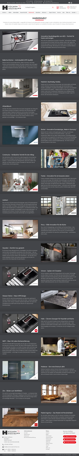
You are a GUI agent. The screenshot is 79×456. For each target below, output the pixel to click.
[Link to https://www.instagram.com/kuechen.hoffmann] (71, 3)
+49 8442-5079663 (37, 2)
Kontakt (26, 433)
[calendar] (58, 6)
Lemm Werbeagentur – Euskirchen (70, 454)
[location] (68, 6)
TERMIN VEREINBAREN (62, 7)
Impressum (26, 436)
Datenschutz (27, 434)
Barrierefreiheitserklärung (30, 437)
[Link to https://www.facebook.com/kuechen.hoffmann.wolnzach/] (69, 3)
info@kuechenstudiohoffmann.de (52, 2)
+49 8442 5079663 (8, 444)
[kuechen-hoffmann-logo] (11, 5)
